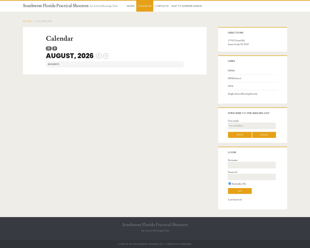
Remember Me (238, 184)
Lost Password (235, 199)
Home (131, 6)
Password (232, 172)
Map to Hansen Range (187, 6)
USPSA (231, 70)
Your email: (233, 121)
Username (233, 160)
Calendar (145, 6)
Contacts (161, 6)
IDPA (230, 86)
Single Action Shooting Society (242, 94)
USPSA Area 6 (234, 78)
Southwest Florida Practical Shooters (55, 6)
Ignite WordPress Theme (138, 244)
